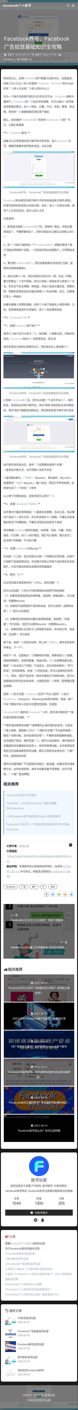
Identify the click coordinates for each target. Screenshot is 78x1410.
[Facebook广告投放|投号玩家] (10, 1333)
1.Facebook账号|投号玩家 (20, 1253)
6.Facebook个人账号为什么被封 (23, 1284)
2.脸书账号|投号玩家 (17, 1258)
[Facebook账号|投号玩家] (10, 1346)
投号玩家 (24, 845)
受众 (28, 106)
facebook (9, 59)
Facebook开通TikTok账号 (21, 795)
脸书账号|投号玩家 (27, 1357)
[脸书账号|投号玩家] (10, 1359)
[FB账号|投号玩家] (10, 1320)
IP (53, 226)
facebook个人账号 (17, 5)
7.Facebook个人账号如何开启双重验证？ (28, 1289)
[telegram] (35, 1220)
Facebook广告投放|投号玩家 (33, 1331)
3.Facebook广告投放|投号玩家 (23, 1263)
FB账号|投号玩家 (27, 1318)
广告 (11, 88)
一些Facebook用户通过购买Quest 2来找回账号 (34, 816)
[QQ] (42, 1220)
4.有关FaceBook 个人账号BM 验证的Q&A (29, 1268)
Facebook (30, 78)
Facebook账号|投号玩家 (31, 1344)
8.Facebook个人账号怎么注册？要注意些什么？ (32, 1294)
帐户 (35, 119)
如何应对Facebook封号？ (32, 1370)
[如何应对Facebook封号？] (10, 1372)
